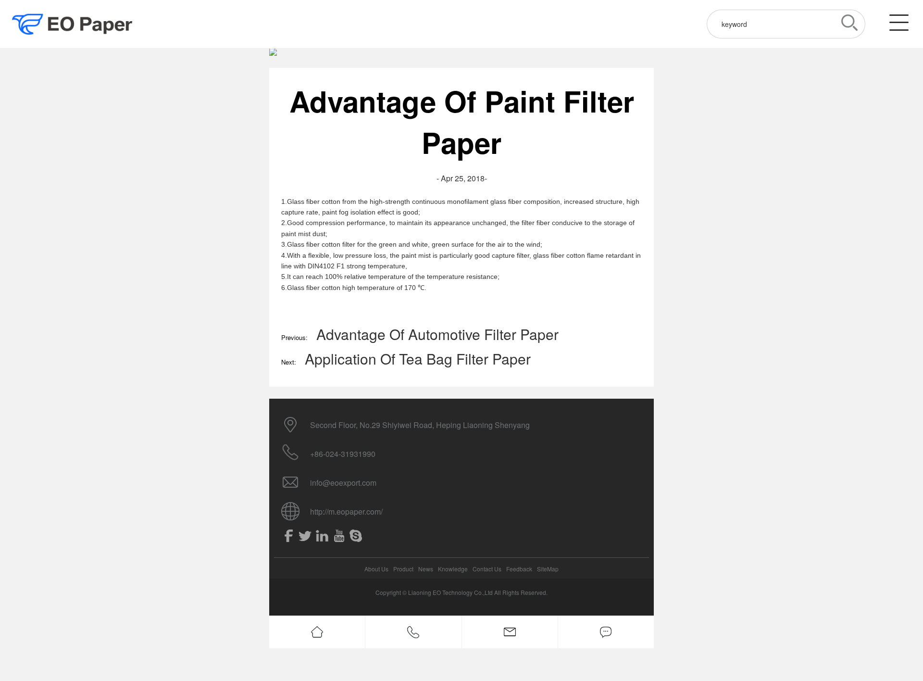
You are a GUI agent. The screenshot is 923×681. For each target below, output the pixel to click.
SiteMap (548, 569)
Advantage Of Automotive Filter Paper (437, 334)
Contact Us (487, 569)
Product (403, 569)
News (425, 569)
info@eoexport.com (343, 482)
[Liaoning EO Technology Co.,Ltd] (72, 24)
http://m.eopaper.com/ (346, 511)
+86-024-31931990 (342, 453)
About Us (376, 569)
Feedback (519, 569)
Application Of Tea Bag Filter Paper (418, 358)
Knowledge (453, 569)
